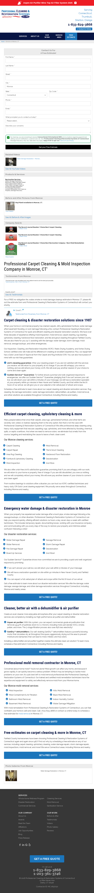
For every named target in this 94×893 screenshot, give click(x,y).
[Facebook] (20, 844)
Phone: (9, 100)
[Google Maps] (26, 844)
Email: (8, 108)
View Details (9, 211)
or (84, 29)
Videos (50, 823)
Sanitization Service (55, 806)
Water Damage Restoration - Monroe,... (29, 158)
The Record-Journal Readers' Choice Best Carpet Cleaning (39, 227)
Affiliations (22, 827)
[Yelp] (29, 844)
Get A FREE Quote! (48, 403)
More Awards (10, 257)
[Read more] (23, 228)
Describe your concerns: (15, 126)
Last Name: (10, 66)
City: (8, 83)
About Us (22, 816)
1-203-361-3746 (47, 873)
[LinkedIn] (23, 844)
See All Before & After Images (18, 217)
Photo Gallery (52, 827)
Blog (20, 834)
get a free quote (47, 859)
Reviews (50, 831)
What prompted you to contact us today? (21, 117)
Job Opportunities (25, 831)
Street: (8, 74)
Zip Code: (53, 91)
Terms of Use (64, 140)
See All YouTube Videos (15, 169)
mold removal (24, 714)
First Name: (10, 57)
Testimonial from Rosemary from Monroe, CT (32, 314)
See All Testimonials (14, 295)
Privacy (71, 140)
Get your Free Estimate (48, 147)
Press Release (24, 838)
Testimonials (52, 820)
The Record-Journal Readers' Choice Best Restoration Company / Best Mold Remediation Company (51, 243)
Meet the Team (24, 823)
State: (8, 91)
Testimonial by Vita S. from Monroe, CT (17, 282)
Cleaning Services (54, 798)
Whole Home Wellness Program (31, 798)
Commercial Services (26, 806)
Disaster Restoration (26, 802)
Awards (21, 820)
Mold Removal (53, 802)
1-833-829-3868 (80, 24)
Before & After (52, 816)
